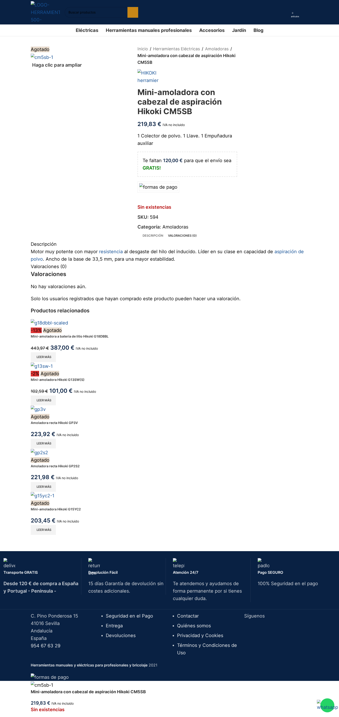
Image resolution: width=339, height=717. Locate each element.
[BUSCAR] (132, 12)
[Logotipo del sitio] (45, 12)
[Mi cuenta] (286, 12)
